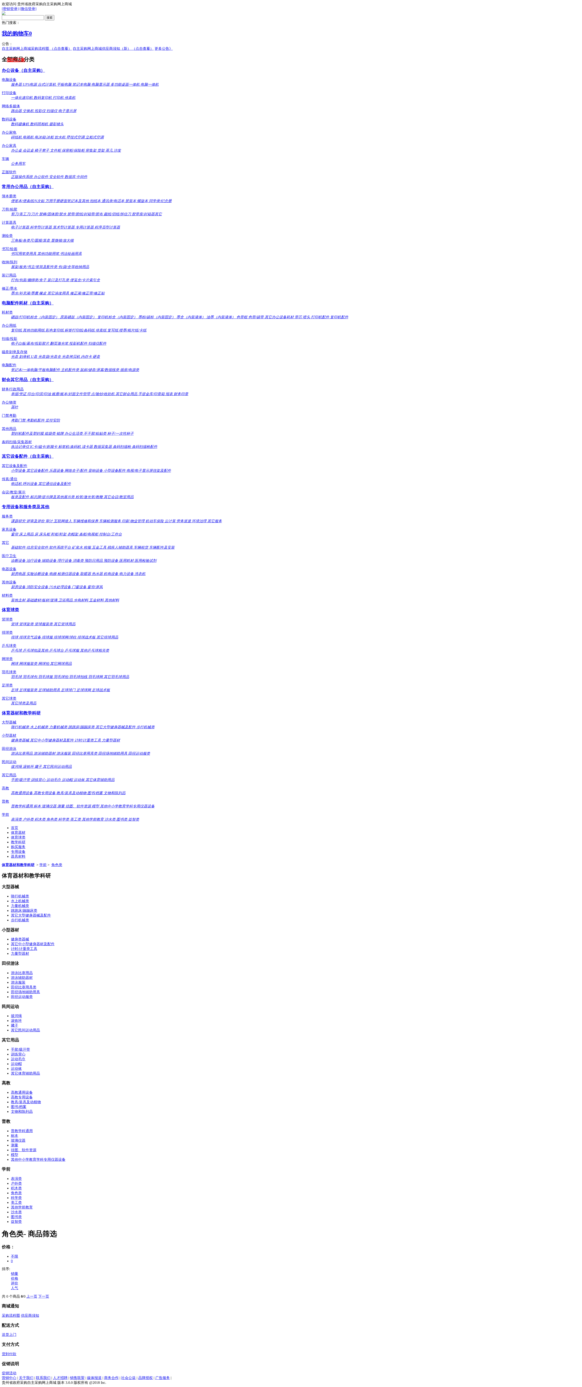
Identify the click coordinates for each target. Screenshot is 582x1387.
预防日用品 (94, 561)
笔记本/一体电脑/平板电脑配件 (36, 370)
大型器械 (9, 722)
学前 (5, 815)
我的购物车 (17, 33)
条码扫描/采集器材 (17, 442)
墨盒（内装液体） (191, 317)
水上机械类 (39, 727)
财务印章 (181, 394)
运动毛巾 (54, 780)
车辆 (5, 159)
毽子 (39, 767)
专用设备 (18, 852)
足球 (15, 690)
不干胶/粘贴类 (95, 433)
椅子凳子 (42, 150)
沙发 (117, 150)
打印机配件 (320, 317)
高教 (5, 788)
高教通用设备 (22, 793)
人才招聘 (60, 1378)
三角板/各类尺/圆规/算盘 (31, 240)
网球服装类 (28, 664)
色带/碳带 (256, 317)
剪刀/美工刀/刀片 (25, 214)
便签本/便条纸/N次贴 (28, 201)
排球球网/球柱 (65, 637)
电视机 (29, 137)
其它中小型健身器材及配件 (52, 740)
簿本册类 (9, 196)
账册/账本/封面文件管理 (71, 394)
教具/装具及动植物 (71, 793)
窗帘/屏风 (95, 587)
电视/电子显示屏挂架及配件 (148, 470)
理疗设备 (65, 561)
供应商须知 (30, 1315)
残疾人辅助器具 (120, 547)
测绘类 (7, 236)
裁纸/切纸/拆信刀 (118, 214)
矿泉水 (78, 547)
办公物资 (9, 402)
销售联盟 (77, 1378)
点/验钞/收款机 (103, 394)
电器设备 (9, 569)
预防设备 (111, 561)
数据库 (70, 177)
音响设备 (96, 470)
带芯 (299, 317)
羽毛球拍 (61, 677)
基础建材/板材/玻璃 (42, 600)
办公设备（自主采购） (23, 70)
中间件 (81, 177)
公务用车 (18, 164)
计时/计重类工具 (88, 740)
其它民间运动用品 (57, 767)
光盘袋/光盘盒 (50, 357)
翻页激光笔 (59, 343)
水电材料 (81, 600)
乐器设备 (57, 470)
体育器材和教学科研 (21, 713)
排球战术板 (86, 637)
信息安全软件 (37, 547)
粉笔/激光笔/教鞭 (89, 497)
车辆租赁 (141, 547)
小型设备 (18, 470)
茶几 (109, 150)
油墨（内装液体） (221, 317)
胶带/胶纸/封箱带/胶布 (85, 214)
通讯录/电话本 (113, 201)
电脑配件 (9, 365)
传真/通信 (9, 479)
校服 (88, 547)
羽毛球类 (9, 672)
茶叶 (14, 407)
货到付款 (9, 1354)
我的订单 (16, 59)
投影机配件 (78, 343)
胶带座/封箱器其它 (147, 214)
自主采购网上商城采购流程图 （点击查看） (37, 48)
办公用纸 (9, 325)
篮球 (15, 624)
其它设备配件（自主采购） (28, 456)
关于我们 (26, 1378)
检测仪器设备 (68, 574)
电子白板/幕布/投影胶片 (30, 343)
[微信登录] (28, 9)
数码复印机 (43, 98)
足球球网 (84, 690)
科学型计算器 (41, 227)
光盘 (15, 357)
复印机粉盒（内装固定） (117, 317)
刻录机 (25, 357)
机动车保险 (155, 521)
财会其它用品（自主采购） (28, 379)
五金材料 (97, 600)
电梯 (53, 574)
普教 (5, 801)
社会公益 (128, 1378)
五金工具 (99, 547)
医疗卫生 (9, 556)
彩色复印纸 (55, 330)
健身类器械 (20, 740)
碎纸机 (17, 137)
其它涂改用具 (58, 293)
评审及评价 (35, 521)
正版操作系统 (22, 177)
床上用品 (27, 534)
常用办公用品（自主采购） (28, 186)
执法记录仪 (20, 447)
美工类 (76, 819)
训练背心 (38, 780)
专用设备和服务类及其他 (25, 506)
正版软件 (9, 172)
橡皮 (43, 293)
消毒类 (79, 561)
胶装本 (131, 201)
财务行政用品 (13, 389)
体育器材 (18, 832)
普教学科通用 (22, 806)
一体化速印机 (22, 98)
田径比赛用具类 (85, 753)
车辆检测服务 (110, 521)
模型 (96, 806)
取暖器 (86, 574)
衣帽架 (73, 534)
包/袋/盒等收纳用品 (73, 267)
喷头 (307, 317)
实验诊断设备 (37, 574)
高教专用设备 (45, 793)
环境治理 (199, 521)
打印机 (59, 98)
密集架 (91, 150)
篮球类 (7, 619)
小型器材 (9, 735)
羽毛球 (17, 677)
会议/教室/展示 (13, 492)
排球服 (48, 637)
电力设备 (127, 574)
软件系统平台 (60, 547)
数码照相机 (39, 124)
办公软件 (41, 177)
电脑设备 (9, 80)
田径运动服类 (139, 753)
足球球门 (68, 690)
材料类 (7, 595)
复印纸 (17, 330)
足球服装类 (28, 690)
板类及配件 (20, 497)
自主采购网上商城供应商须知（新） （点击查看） (113, 48)
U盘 (34, 357)
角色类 (52, 819)
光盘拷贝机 (71, 357)
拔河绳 (17, 767)
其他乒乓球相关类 (94, 650)
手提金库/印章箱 (152, 394)
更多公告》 (164, 48)
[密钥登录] (10, 9)
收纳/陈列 (9, 262)
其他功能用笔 (48, 254)
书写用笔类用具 (24, 254)
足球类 (7, 685)
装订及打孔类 (58, 280)
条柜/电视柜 (89, 534)
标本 (38, 806)
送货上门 (9, 1335)
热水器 (98, 574)
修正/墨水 (9, 288)
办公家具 (9, 146)
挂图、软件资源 (78, 806)
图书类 (122, 819)
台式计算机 (47, 84)
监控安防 (52, 420)
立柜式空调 (94, 137)
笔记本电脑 (81, 84)
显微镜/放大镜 (62, 240)
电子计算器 (20, 227)
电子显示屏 (67, 111)
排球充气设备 (30, 637)
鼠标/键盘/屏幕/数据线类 (100, 370)
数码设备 (9, 119)
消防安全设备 (37, 587)
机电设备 (111, 574)
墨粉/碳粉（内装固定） (157, 317)
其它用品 (9, 775)
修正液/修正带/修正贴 (87, 293)
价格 (14, 1278)
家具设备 (9, 529)
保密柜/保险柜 (73, 150)
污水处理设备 (60, 587)
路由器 (17, 111)
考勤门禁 (18, 420)
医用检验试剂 (145, 561)
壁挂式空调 (75, 137)
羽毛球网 (96, 677)
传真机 (70, 98)
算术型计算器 (64, 227)
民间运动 (9, 762)
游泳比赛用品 (22, 753)
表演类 (17, 819)
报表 (170, 394)
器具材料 (18, 856)
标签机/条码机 (70, 447)
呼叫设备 (30, 484)
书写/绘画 (9, 249)
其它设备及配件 (14, 466)
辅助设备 (49, 561)
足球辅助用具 (49, 690)
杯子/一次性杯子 (120, 433)
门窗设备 (79, 587)
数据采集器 (103, 447)
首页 (14, 828)
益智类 (133, 819)
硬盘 (96, 357)
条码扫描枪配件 (144, 447)
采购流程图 (11, 1315)
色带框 (242, 317)
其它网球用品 (61, 664)
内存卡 (87, 357)
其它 (5, 543)
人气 (14, 1288)
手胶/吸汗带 (21, 780)
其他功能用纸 (34, 330)
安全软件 (57, 177)
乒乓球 (17, 650)
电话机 (17, 484)
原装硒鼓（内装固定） (78, 317)
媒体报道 (94, 1378)
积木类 (40, 819)
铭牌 (60, 433)
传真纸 (101, 330)
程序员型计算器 (107, 227)
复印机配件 (339, 317)
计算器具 (9, 222)
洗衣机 (140, 574)
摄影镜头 (56, 124)
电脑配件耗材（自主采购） (28, 303)
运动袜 (79, 780)
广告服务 (162, 1378)
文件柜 (56, 150)
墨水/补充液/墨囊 (25, 293)
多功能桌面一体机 (125, 84)
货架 (101, 150)
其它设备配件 (37, 470)
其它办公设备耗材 (280, 317)
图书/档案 (95, 793)
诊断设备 (18, 561)
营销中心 (9, 1378)
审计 (49, 521)
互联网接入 (63, 521)
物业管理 (138, 521)
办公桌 (17, 150)
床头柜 (45, 534)
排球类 (7, 632)
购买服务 (18, 847)
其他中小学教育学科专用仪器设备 (127, 806)
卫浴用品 (66, 600)
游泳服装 (64, 753)
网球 (15, 664)
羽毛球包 (30, 677)
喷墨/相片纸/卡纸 (132, 330)
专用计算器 (85, 227)
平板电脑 (64, 84)
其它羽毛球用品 (116, 677)
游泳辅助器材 (45, 753)
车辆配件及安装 (162, 547)
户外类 (29, 819)
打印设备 (9, 93)
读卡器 (88, 447)
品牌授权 (145, 1378)
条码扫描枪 (122, 447)
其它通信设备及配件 (54, 484)
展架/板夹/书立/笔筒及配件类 (34, 267)
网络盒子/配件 (76, 470)
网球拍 (44, 664)
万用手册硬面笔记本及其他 (67, 201)
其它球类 (9, 698)
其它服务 (214, 521)
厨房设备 (18, 587)
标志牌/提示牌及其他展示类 (52, 497)
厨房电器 (18, 574)
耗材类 (7, 312)
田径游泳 (9, 749)
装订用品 (9, 275)
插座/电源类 (129, 370)
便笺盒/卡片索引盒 (85, 280)
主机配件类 (70, 370)
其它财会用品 (126, 394)
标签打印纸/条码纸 (80, 330)
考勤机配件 (35, 420)
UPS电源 (30, 84)
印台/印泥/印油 (39, 394)
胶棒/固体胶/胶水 (53, 214)
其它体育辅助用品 (100, 780)
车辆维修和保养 (86, 521)
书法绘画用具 (71, 254)
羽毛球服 (46, 677)
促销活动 (9, 1373)
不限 (14, 1256)
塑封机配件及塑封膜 (28, 433)
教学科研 (18, 842)
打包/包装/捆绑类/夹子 (29, 280)
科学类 (64, 819)
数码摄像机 (20, 124)
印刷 (126, 521)
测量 (61, 806)
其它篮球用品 (64, 624)
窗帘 (15, 534)
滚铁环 (29, 767)
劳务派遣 (184, 521)
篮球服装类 (44, 624)
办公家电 (9, 132)
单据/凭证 (19, 394)
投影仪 (40, 111)
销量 (14, 1274)
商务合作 (111, 1378)
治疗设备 (34, 561)
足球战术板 (101, 690)
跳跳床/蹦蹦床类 (81, 727)
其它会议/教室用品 (119, 497)
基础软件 (18, 547)
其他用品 (9, 429)
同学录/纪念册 (160, 201)
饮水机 (60, 137)
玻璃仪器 (49, 806)
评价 (14, 1283)
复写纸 (113, 330)
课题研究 (18, 521)
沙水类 (110, 819)
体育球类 (10, 609)
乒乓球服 (72, 650)
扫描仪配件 (97, 343)
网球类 (7, 659)
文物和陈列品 (114, 793)
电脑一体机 (149, 84)
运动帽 (68, 780)
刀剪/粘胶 (9, 209)
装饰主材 (18, 600)
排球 (15, 637)
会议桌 (29, 150)
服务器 (17, 84)
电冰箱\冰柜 (45, 137)
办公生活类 (74, 433)
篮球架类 (27, 624)
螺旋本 (143, 201)
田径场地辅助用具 (113, 753)
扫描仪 (52, 111)
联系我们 (43, 1378)
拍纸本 (96, 201)
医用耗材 (127, 561)
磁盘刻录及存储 (14, 352)
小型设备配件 (115, 470)
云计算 (170, 521)
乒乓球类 (9, 646)
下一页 (43, 1296)
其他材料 (112, 600)
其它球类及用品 (23, 703)
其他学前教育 (93, 819)
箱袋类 (50, 433)
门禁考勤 (9, 415)
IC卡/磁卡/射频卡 (44, 447)
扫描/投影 (9, 339)
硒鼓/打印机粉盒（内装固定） (35, 317)
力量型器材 (111, 740)
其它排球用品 (107, 637)
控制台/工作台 (110, 534)
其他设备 (9, 582)
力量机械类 (58, 727)
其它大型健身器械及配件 (115, 727)
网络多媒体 (11, 106)
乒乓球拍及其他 (36, 650)
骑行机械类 (20, 727)
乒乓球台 (57, 650)
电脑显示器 (100, 84)
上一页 (31, 1296)
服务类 (7, 516)
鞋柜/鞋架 (59, 534)
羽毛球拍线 (78, 677)
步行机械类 (145, 727)
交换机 (29, 111)
